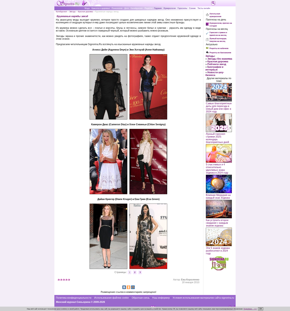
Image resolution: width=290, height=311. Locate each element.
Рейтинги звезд (216, 64)
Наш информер (161, 297)
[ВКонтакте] (124, 287)
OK (260, 309)
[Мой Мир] (133, 287)
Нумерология (170, 8)
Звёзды (72, 12)
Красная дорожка (85, 12)
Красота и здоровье (101, 8)
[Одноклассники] (128, 287)
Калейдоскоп (137, 8)
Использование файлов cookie (111, 297)
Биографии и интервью (214, 68)
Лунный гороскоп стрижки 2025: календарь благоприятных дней (217, 138)
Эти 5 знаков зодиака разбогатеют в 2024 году (218, 251)
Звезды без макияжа (219, 58)
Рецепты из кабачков (218, 48)
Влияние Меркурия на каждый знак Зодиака (218, 196)
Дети (126, 8)
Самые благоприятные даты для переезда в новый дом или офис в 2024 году (219, 107)
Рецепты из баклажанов (220, 53)
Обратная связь (141, 297)
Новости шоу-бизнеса (214, 73)
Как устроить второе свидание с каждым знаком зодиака (217, 223)
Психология (117, 8)
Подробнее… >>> (250, 309)
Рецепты (148, 8)
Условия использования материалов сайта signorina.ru (203, 297)
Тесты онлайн (204, 8)
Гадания (158, 8)
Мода (87, 8)
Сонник (192, 8)
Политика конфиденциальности (73, 297)
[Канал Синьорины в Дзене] (219, 269)
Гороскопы (182, 8)
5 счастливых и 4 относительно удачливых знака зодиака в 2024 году (217, 168)
